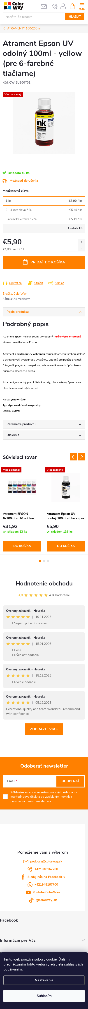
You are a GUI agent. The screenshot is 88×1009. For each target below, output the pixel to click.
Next (81, 456)
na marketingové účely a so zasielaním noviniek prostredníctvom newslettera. (43, 796)
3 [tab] (48, 561)
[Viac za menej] (22, 487)
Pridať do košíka (47, 262)
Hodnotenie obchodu (44, 584)
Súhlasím (44, 995)
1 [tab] (40, 561)
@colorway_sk (46, 900)
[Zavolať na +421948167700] (55, 6)
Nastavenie (44, 980)
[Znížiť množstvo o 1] (81, 248)
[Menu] (82, 6)
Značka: (15, 294)
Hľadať (75, 17)
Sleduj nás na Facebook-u (46, 877)
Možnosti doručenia (24, 180)
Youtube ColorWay (46, 892)
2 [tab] (44, 561)
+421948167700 (46, 869)
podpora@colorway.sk (46, 861)
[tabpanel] (22, 510)
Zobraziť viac (44, 729)
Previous (73, 456)
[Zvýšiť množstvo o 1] (81, 242)
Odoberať (70, 781)
